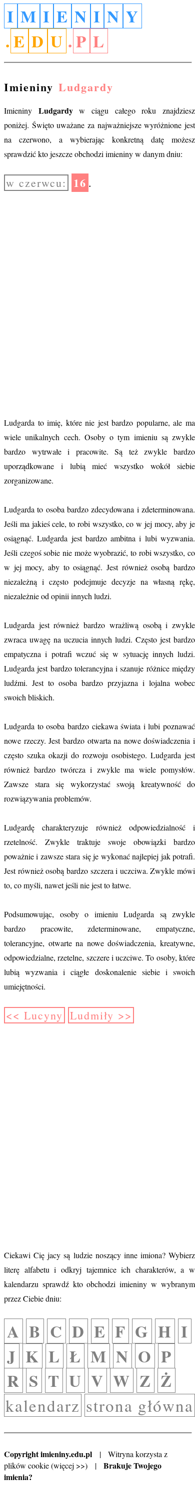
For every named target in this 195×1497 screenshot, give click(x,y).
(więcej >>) (69, 1465)
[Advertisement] (97, 302)
